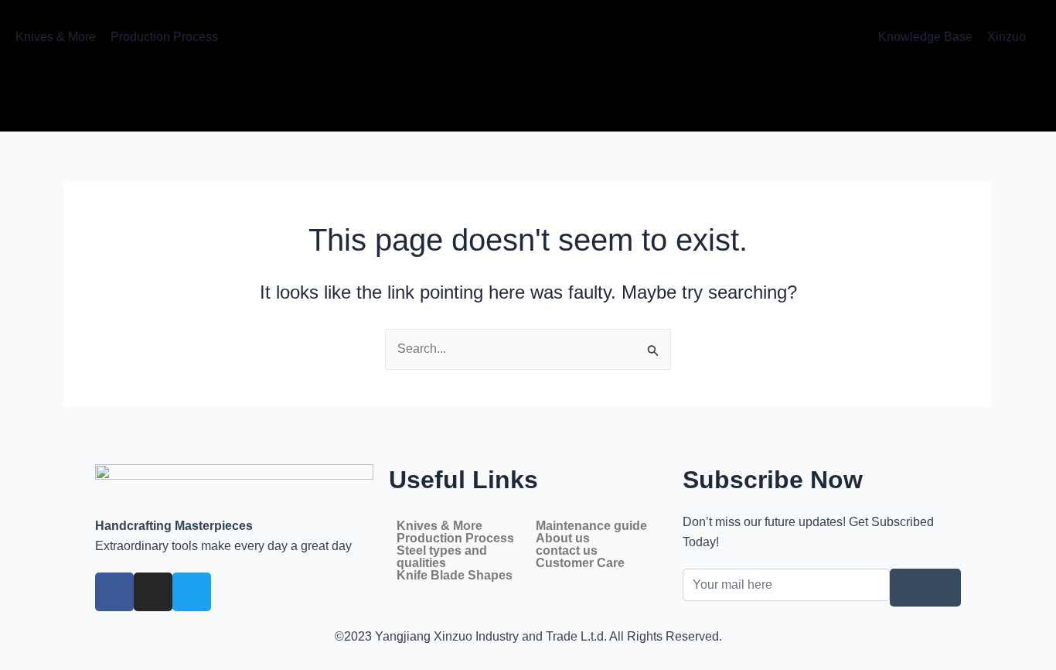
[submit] (925, 588)
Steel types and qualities (442, 557)
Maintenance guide (591, 526)
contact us (567, 551)
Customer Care (580, 563)
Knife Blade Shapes (455, 575)
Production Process (455, 538)
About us (563, 538)
